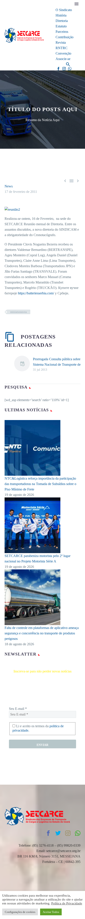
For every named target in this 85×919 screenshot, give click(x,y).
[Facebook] (58, 68)
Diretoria (62, 21)
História (61, 15)
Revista (61, 42)
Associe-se (63, 59)
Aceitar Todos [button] (51, 912)
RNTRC (62, 48)
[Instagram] (64, 68)
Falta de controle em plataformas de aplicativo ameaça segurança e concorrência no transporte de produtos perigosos (42, 633)
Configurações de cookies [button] (20, 912)
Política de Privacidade (66, 903)
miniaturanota (18, 312)
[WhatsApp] (69, 68)
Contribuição (64, 37)
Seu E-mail (18, 709)
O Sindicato (64, 10)
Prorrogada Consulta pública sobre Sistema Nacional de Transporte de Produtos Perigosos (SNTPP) (57, 364)
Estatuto (61, 26)
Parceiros (62, 31)
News (9, 186)
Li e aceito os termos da (38, 728)
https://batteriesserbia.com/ (36, 293)
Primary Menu (76, 4)
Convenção (63, 53)
